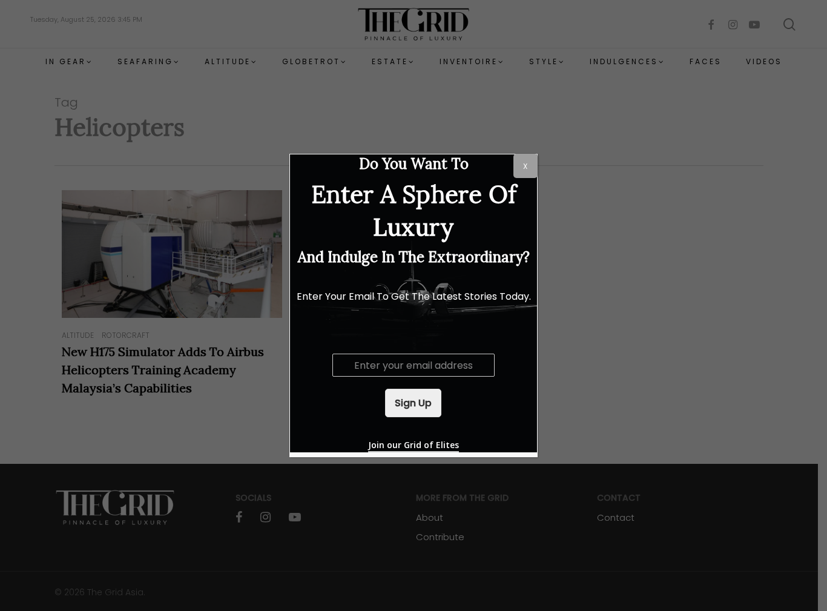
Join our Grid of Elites (413, 445)
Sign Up (413, 403)
